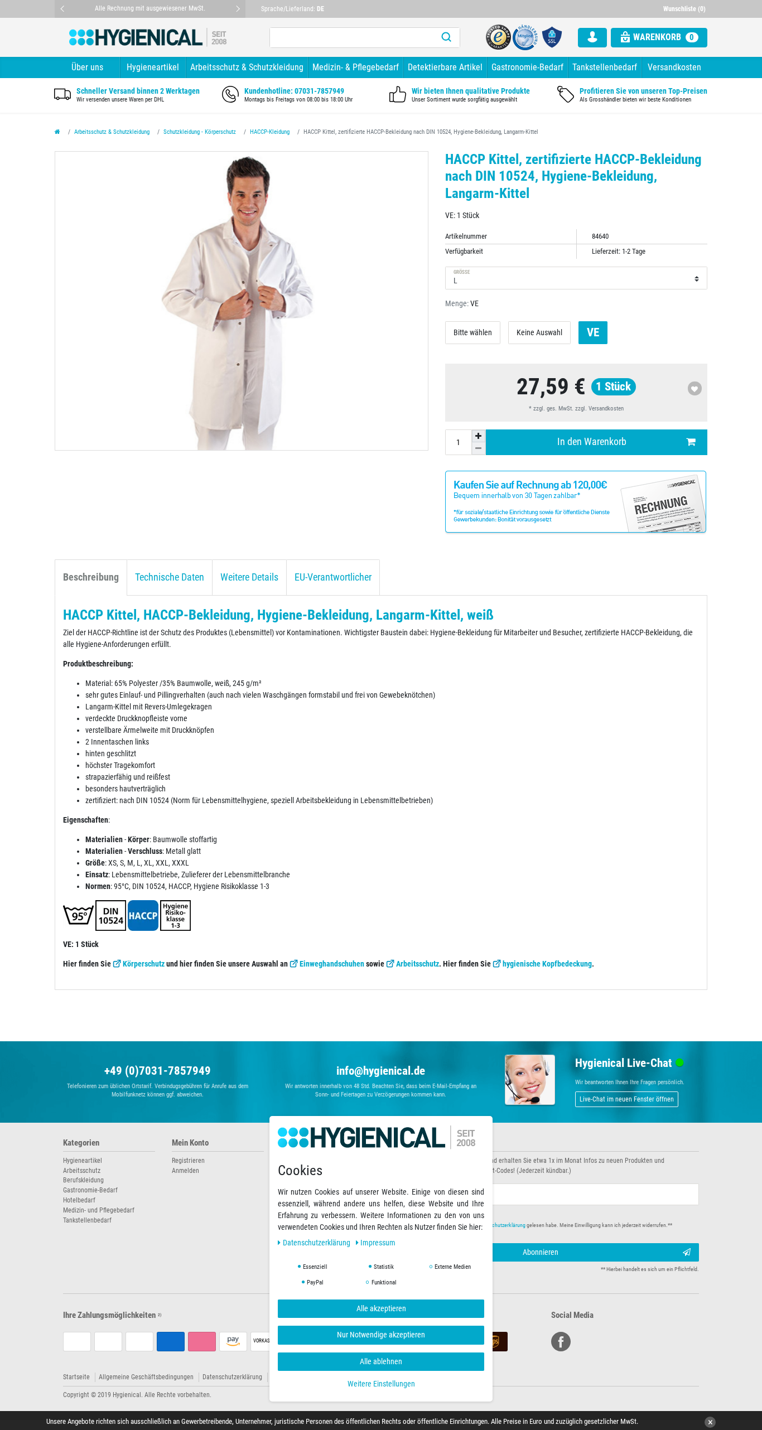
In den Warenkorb (591, 441)
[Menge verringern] (478, 448)
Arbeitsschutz (417, 963)
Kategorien (81, 1143)
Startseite (76, 1377)
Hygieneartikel (153, 67)
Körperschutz (144, 963)
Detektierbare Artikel (445, 67)
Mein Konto (190, 1143)
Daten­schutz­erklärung (317, 1242)
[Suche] (446, 37)
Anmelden (185, 1171)
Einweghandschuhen (332, 963)
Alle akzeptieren (381, 1308)
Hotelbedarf (79, 1200)
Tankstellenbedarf (604, 67)
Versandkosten (674, 67)
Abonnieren (540, 1252)
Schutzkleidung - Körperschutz (199, 132)
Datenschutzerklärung (232, 1377)
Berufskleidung (83, 1180)
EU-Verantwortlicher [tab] (333, 577)
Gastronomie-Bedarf (527, 67)
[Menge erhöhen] (478, 436)
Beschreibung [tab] (91, 577)
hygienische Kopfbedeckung (547, 963)
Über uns (87, 67)
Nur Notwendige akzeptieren (381, 1334)
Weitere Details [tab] (249, 577)
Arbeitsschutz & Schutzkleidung (246, 67)
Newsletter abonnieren (426, 1143)
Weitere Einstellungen (381, 1383)
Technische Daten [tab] (169, 577)
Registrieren (188, 1161)
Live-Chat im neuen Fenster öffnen (627, 1099)
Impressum (378, 1242)
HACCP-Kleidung (270, 132)
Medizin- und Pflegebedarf (98, 1210)
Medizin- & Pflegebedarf (355, 67)
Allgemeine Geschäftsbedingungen (146, 1377)
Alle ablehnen (381, 1361)
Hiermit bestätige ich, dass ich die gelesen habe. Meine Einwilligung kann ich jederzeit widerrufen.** (535, 1225)
